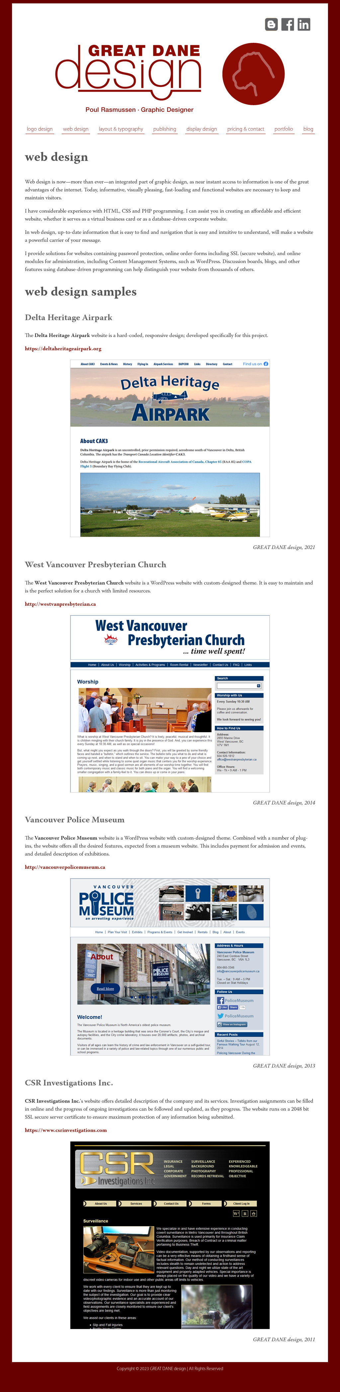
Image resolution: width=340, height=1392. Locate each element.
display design (202, 129)
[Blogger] (271, 24)
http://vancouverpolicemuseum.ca (65, 867)
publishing (164, 129)
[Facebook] (287, 24)
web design (76, 129)
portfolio (284, 129)
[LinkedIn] (304, 24)
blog (308, 129)
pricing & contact (245, 129)
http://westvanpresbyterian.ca (60, 604)
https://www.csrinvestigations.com (66, 1130)
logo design (40, 129)
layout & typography (121, 129)
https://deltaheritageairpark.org (63, 349)
